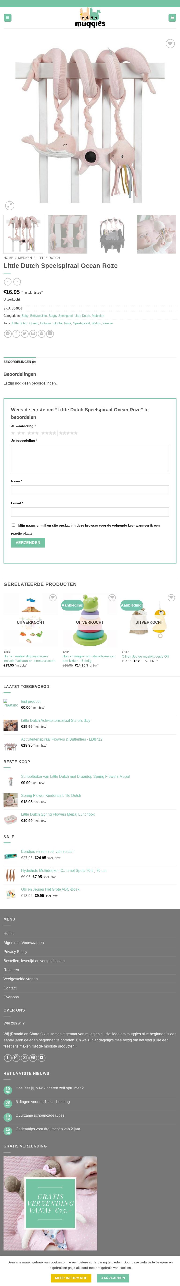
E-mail (17, 503)
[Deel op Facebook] (16, 334)
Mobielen (98, 316)
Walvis (96, 323)
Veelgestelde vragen (21, 979)
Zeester (108, 323)
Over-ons (11, 997)
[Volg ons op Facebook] (8, 1058)
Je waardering (23, 426)
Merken (25, 258)
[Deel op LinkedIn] (50, 334)
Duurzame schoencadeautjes (40, 1115)
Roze (67, 323)
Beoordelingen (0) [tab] (20, 362)
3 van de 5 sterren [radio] (32, 433)
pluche (57, 323)
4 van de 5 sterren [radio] (48, 433)
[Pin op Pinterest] (41, 334)
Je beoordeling (24, 440)
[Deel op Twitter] (25, 334)
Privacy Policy (15, 952)
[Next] (167, 124)
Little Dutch (48, 258)
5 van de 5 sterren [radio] (67, 433)
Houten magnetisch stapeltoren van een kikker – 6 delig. (89, 658)
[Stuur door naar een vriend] (33, 334)
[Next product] (7, 281)
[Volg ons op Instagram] (16, 1058)
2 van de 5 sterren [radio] (20, 433)
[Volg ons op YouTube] (41, 1058)
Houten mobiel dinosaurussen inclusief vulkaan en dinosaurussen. (30, 658)
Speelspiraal (81, 323)
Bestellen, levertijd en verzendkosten (34, 961)
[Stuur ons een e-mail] (25, 1058)
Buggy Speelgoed (61, 316)
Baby (25, 316)
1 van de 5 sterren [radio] (12, 433)
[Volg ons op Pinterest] (33, 1058)
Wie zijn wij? (14, 1023)
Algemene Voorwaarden (24, 943)
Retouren (11, 970)
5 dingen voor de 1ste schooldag (43, 1102)
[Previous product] (17, 281)
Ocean (33, 323)
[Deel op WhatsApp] (8, 334)
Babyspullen (38, 316)
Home (8, 258)
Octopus (46, 323)
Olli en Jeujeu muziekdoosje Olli (145, 656)
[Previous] (13, 124)
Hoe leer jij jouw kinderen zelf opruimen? (50, 1088)
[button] (7, 18)
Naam (16, 481)
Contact (10, 988)
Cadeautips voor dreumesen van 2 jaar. (48, 1129)
